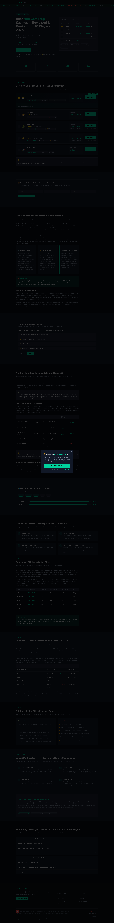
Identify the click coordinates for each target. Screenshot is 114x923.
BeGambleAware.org (65, 469)
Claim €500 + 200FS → (57, 465)
